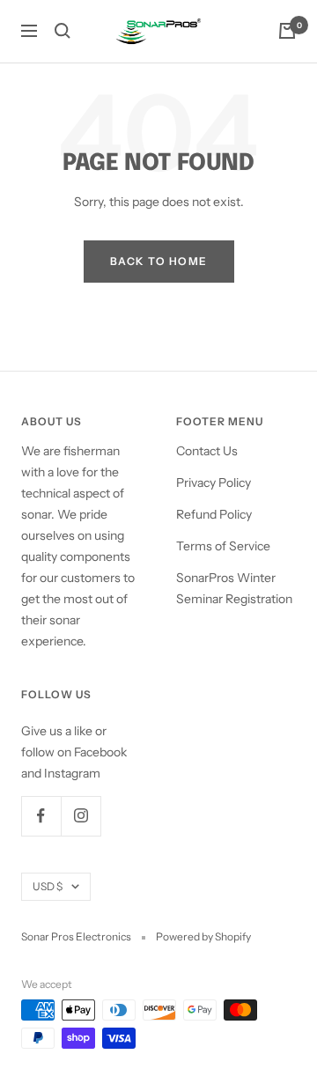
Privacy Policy (213, 482)
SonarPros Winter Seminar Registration (234, 588)
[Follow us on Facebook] (41, 816)
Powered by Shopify (203, 936)
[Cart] (287, 31)
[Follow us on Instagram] (80, 816)
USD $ (48, 886)
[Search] (62, 31)
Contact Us (207, 451)
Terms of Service (223, 546)
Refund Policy (214, 514)
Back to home (159, 261)
